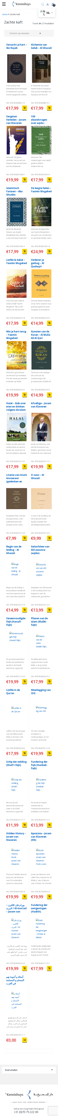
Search (42, 4)
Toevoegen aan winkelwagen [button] (24, 108)
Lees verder (24, 1040)
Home (5, 14)
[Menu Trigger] (4, 4)
